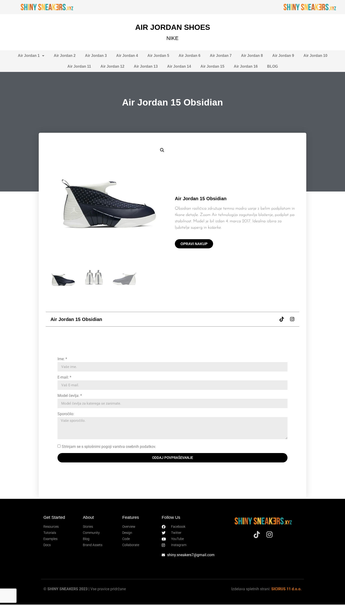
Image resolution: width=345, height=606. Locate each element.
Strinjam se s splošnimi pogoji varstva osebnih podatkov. (109, 446)
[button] (162, 150)
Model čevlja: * (70, 396)
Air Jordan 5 (158, 56)
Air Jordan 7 (221, 56)
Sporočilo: (66, 414)
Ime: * (62, 359)
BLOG (272, 66)
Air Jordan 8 (252, 56)
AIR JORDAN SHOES (172, 27)
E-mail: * (64, 377)
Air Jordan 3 (96, 56)
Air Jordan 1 (29, 56)
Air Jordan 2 (65, 56)
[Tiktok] (281, 319)
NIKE (172, 38)
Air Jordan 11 (79, 66)
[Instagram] (292, 319)
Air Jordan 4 (127, 56)
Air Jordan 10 (315, 56)
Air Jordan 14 (179, 66)
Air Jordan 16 (246, 66)
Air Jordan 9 (283, 56)
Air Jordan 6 (189, 56)
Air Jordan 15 (212, 66)
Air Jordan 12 (112, 66)
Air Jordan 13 (146, 66)
